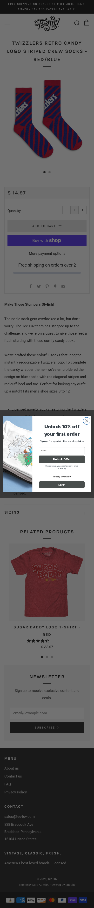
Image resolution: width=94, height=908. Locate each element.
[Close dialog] (86, 420)
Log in (61, 485)
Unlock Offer (61, 459)
